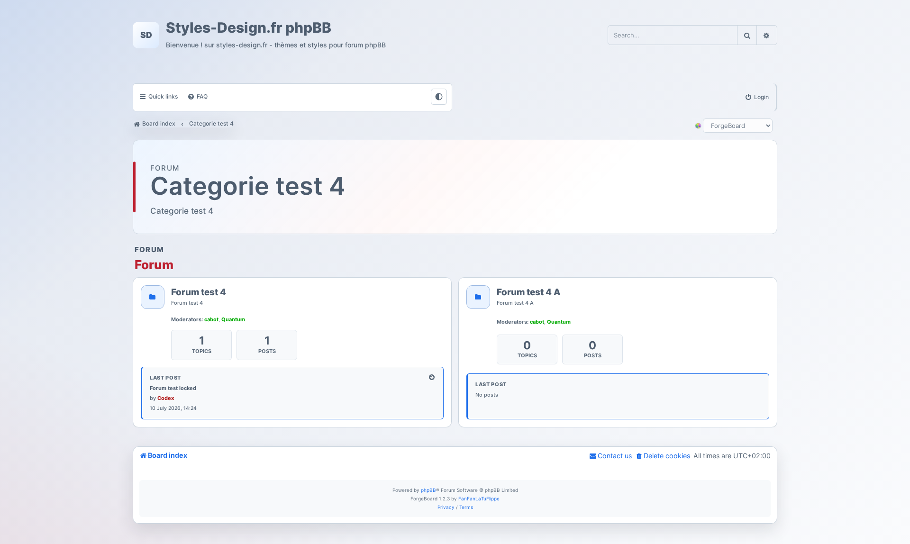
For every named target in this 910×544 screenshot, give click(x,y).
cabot (211, 319)
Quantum (233, 319)
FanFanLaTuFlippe (479, 498)
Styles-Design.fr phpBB (248, 28)
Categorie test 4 (248, 186)
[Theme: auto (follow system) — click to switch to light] (439, 97)
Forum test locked (173, 388)
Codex (165, 398)
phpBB (428, 490)
